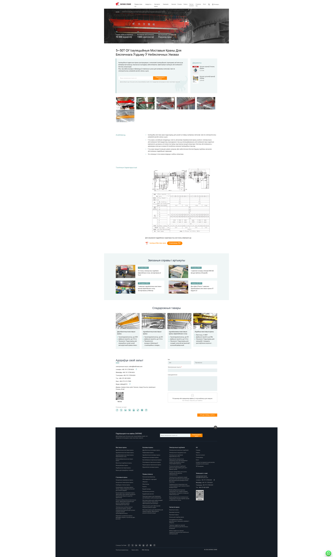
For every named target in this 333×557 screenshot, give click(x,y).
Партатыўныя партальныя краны (151, 465)
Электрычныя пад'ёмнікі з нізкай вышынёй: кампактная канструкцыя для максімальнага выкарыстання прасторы (179, 479)
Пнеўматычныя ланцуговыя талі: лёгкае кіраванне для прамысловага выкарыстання (179, 485)
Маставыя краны (121, 447)
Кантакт (174, 4)
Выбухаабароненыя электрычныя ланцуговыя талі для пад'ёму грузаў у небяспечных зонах (179, 498)
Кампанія (165, 4)
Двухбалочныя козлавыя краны (151, 450)
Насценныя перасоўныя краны (124, 482)
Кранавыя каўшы (174, 515)
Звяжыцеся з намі (202, 473)
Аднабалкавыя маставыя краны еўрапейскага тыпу (125, 455)
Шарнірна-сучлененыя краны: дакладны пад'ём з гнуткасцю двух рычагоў (125, 517)
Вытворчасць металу (148, 491)
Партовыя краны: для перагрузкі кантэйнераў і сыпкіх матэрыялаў (151, 497)
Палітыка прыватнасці (122, 550)
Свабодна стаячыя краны (123, 485)
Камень (144, 487)
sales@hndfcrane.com (135, 367)
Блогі (204, 4)
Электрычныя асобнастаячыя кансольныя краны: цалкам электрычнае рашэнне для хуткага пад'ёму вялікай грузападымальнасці (125, 510)
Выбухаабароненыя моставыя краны (124, 459)
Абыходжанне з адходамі (149, 479)
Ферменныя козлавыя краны (150, 457)
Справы (179, 4)
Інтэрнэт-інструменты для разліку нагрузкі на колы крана (205, 463)
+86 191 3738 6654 (129, 372)
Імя (169, 359)
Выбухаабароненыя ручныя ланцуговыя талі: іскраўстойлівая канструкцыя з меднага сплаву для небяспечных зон (179, 492)
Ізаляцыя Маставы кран (158, 243)
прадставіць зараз (207, 415)
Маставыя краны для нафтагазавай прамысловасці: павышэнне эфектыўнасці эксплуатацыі (152, 501)
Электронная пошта (175, 367)
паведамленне (172, 375)
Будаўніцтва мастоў (148, 494)
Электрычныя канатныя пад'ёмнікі (178, 450)
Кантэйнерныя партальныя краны (152, 460)
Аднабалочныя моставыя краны (125, 452)
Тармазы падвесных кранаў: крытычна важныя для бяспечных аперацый (178, 526)
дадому (117, 12)
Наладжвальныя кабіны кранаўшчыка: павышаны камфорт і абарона (179, 521)
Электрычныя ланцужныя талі (177, 452)
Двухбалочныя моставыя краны (125, 450)
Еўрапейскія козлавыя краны (150, 467)
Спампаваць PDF (175, 243)
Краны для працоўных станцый (124, 470)
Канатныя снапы (174, 510)
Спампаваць (198, 5)
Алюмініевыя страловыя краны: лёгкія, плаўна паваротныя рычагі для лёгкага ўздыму (125, 488)
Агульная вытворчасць (148, 477)
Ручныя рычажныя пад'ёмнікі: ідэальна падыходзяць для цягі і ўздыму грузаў (178, 467)
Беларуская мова (217, 4)
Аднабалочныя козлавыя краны (151, 455)
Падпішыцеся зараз (160, 78)
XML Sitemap (145, 550)
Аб (197, 447)
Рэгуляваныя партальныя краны (151, 462)
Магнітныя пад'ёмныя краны (124, 463)
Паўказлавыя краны (148, 452)
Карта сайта (135, 550)
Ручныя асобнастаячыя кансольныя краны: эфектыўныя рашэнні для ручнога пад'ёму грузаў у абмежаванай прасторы (126, 502)
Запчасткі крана (174, 507)
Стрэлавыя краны (121, 477)
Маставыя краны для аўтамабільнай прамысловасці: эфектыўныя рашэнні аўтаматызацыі (152, 511)
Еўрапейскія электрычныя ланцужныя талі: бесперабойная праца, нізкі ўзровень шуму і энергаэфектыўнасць (178, 461)
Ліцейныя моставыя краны (123, 468)
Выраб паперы (146, 489)
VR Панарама (200, 466)
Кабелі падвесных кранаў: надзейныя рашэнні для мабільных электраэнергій (179, 532)
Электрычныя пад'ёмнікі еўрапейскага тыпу (176, 455)
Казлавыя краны (147, 447)
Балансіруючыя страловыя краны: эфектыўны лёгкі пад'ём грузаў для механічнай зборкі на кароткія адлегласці (125, 495)
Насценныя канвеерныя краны (124, 480)
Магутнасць (145, 484)
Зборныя (145, 482)
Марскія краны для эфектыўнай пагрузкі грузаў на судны (151, 506)
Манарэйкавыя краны (122, 465)
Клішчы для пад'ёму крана (176, 517)
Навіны (185, 4)
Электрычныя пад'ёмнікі (177, 447)
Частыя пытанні (191, 5)
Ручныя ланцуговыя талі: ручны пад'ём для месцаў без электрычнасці (178, 473)
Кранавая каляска (174, 512)
